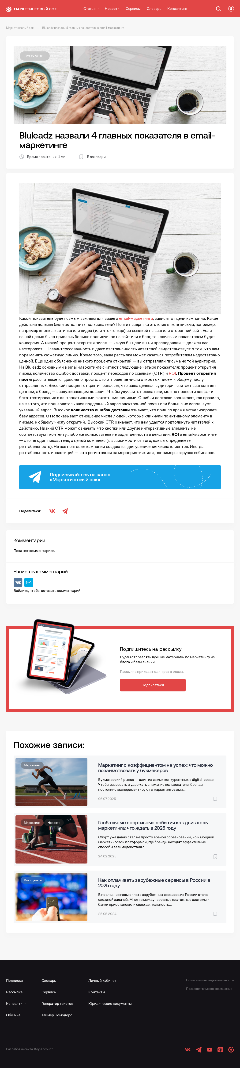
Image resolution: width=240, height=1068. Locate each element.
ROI (172, 373)
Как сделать (33, 880)
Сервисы (133, 8)
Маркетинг (32, 765)
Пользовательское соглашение (209, 989)
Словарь (154, 8)
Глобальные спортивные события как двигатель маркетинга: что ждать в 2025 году (153, 825)
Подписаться (153, 684)
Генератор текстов (57, 1003)
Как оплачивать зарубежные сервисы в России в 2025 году (154, 882)
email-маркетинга (136, 318)
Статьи (89, 8)
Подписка (14, 980)
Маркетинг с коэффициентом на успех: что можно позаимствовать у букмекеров (155, 767)
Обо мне (13, 1015)
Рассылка (14, 992)
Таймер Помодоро (56, 1015)
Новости (112, 8)
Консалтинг (177, 8)
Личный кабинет (102, 980)
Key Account (43, 1049)
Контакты (96, 992)
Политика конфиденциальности (210, 980)
